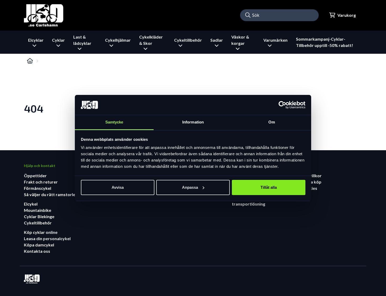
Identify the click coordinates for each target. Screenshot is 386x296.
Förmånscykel (37, 188)
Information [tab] (193, 122)
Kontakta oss (37, 251)
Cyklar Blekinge (39, 216)
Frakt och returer (41, 181)
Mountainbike (37, 210)
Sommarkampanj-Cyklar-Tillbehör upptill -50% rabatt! (324, 42)
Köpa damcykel (39, 244)
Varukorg (346, 15)
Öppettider (35, 175)
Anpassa (190, 187)
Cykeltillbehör (38, 222)
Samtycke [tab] (114, 122)
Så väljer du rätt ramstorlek (51, 194)
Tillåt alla (268, 187)
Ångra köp (311, 181)
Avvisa (118, 187)
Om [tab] (271, 122)
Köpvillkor (311, 175)
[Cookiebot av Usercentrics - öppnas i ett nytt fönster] (282, 105)
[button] (248, 15)
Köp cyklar (35, 232)
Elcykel (31, 203)
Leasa (30, 238)
